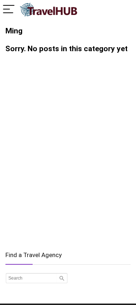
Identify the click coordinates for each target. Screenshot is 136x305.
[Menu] (8, 9)
